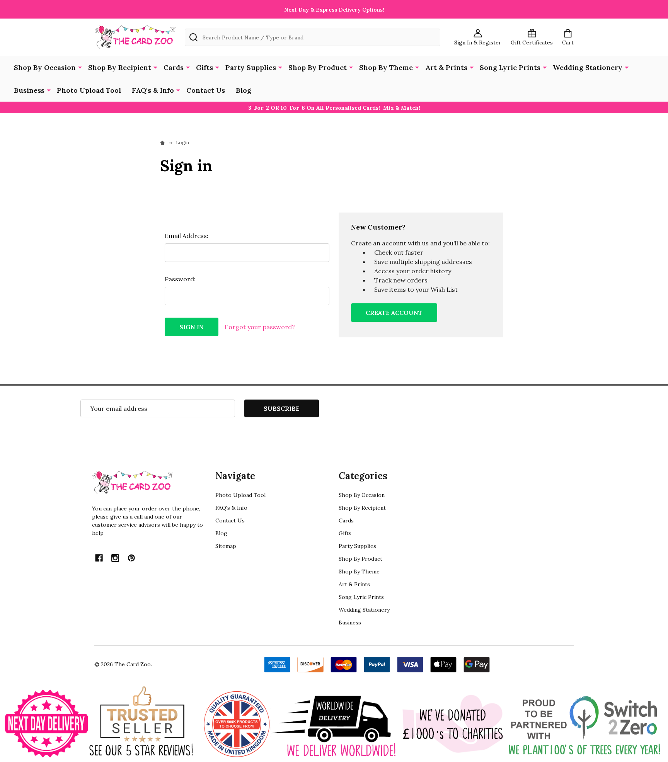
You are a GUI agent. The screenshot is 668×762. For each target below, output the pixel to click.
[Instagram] (115, 558)
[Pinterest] (131, 558)
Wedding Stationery (587, 67)
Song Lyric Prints (510, 67)
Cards (174, 67)
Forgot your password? (260, 327)
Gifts (204, 67)
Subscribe (282, 408)
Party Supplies (250, 67)
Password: (180, 279)
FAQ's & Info (153, 90)
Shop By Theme (386, 67)
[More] (80, 67)
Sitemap (225, 546)
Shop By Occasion (45, 67)
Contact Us (205, 90)
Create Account (394, 312)
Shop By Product (317, 67)
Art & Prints (446, 67)
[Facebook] (99, 558)
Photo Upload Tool (89, 90)
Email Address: (186, 236)
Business (29, 90)
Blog (243, 90)
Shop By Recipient (119, 67)
